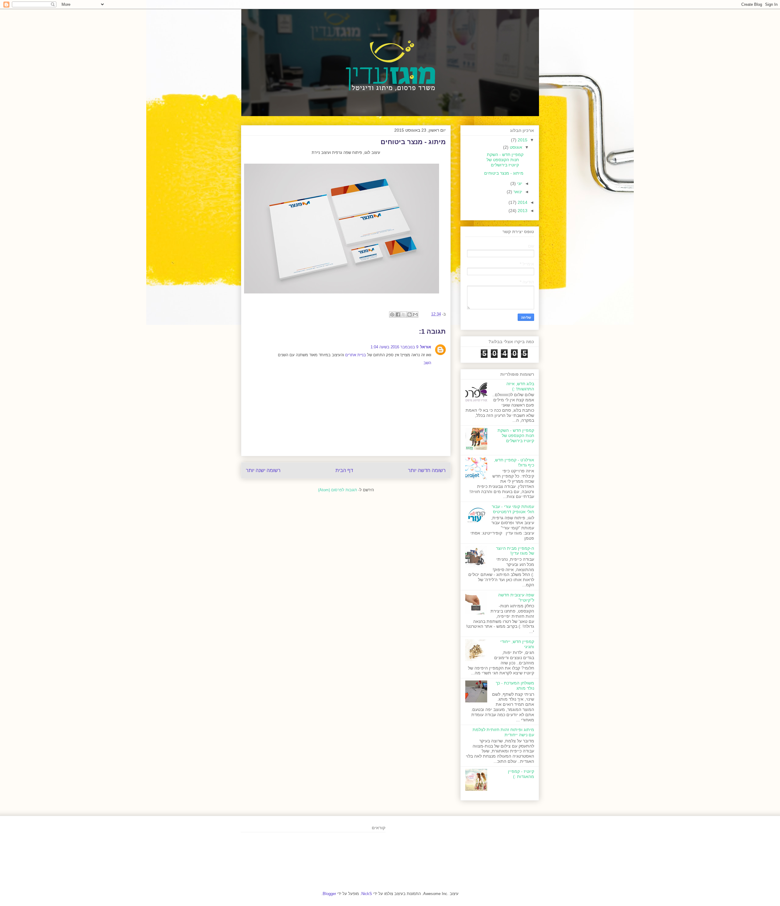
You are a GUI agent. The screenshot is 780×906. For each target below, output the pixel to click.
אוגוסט (515, 147)
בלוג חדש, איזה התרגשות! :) (520, 386)
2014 (521, 202)
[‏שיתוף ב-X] (404, 314)
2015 (521, 139)
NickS (366, 893)
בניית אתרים (355, 355)
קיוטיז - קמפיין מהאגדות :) (521, 774)
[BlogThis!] (409, 314)
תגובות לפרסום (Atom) (337, 490)
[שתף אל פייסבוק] (398, 314)
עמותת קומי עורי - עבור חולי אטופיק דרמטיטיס (513, 509)
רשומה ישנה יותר (263, 470)
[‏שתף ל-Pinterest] (392, 314)
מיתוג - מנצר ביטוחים (503, 173)
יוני (519, 183)
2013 (521, 210)
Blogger (329, 893)
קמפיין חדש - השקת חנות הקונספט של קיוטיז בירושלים (505, 159)
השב (427, 363)
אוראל (425, 347)
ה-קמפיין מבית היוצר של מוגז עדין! (515, 551)
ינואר (517, 191)
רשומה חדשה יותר (427, 470)
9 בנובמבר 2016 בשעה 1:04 (394, 347)
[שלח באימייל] (415, 314)
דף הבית (344, 470)
